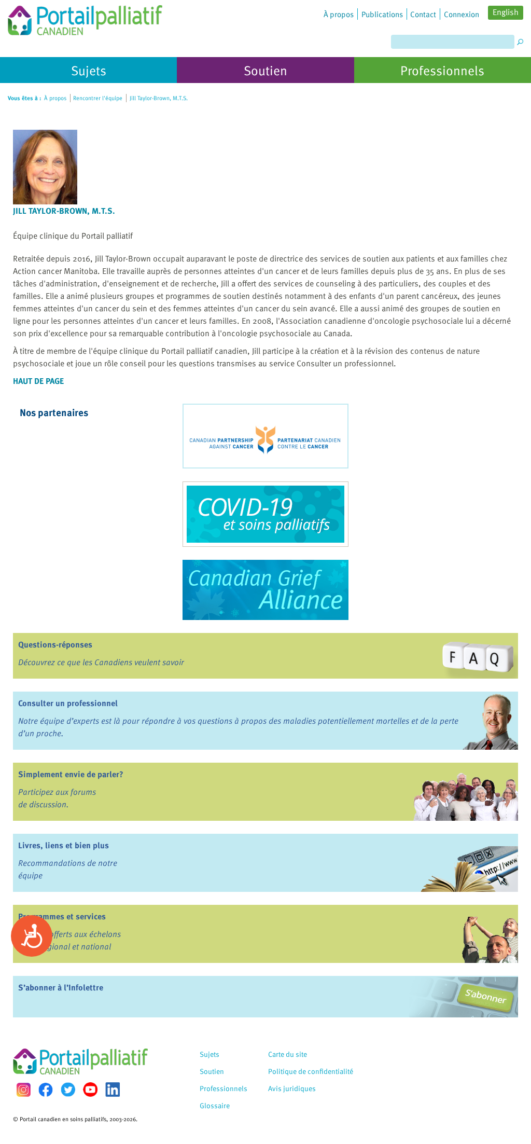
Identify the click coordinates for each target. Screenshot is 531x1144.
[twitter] (68, 1089)
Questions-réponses (55, 644)
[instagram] (23, 1090)
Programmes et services (62, 916)
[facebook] (45, 1090)
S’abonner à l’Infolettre (60, 987)
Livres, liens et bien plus (63, 845)
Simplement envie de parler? (70, 774)
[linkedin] (112, 1089)
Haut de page (38, 381)
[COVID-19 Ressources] (265, 514)
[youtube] (90, 1089)
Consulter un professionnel (68, 703)
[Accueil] (85, 17)
